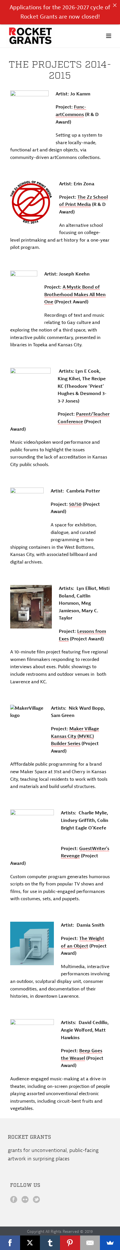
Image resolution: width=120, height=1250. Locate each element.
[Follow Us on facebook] (13, 1200)
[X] (30, 1242)
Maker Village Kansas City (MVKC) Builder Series (75, 736)
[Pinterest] (70, 1242)
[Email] (90, 1242)
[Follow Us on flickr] (25, 1200)
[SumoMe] (110, 1242)
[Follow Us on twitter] (36, 1200)
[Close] (115, 5)
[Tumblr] (50, 1242)
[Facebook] (10, 1242)
